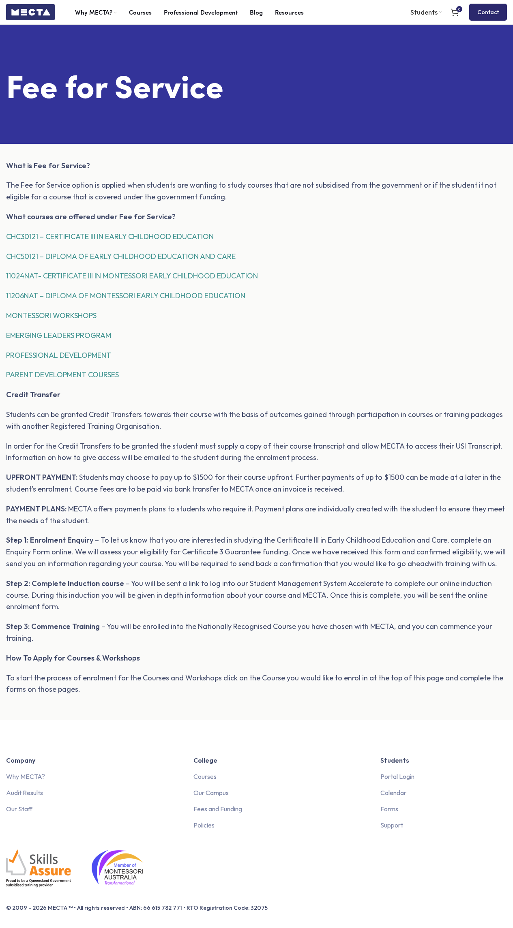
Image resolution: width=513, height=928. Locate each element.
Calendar (393, 793)
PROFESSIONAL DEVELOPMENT (58, 355)
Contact (488, 12)
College (205, 760)
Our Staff (19, 809)
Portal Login (397, 776)
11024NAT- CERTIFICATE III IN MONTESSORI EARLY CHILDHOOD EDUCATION (132, 275)
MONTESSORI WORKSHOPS (51, 315)
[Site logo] (30, 11)
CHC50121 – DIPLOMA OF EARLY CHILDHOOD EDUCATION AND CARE (121, 256)
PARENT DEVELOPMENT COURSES (62, 374)
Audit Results (24, 793)
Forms (389, 809)
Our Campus (211, 793)
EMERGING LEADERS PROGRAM (58, 335)
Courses (205, 776)
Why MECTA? (25, 776)
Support (391, 825)
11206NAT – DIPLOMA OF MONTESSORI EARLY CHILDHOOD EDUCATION (125, 295)
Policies (204, 825)
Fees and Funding (217, 809)
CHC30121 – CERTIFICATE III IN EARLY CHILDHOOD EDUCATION (110, 236)
